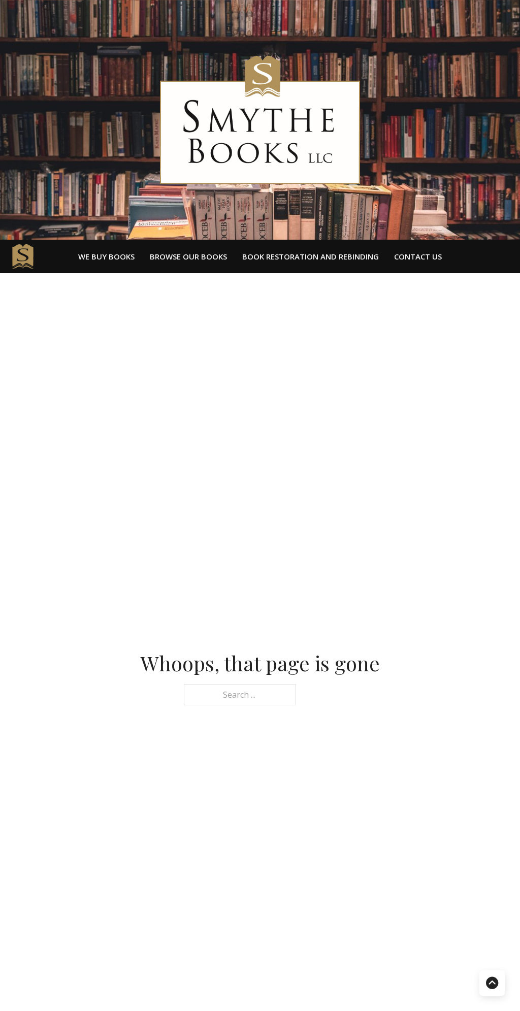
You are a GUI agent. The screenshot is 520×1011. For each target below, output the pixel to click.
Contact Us (418, 256)
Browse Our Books (188, 256)
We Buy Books (106, 256)
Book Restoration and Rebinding (310, 256)
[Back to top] (492, 983)
